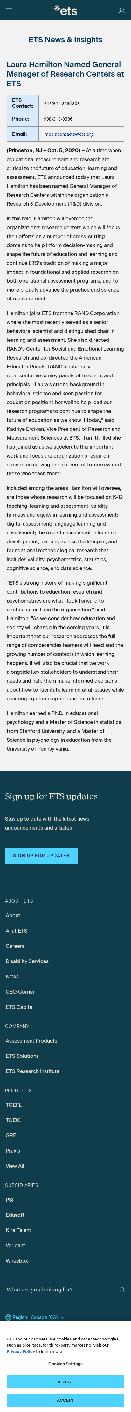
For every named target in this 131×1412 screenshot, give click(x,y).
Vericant (15, 1246)
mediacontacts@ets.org (69, 134)
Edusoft (15, 1215)
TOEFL (14, 1105)
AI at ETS (16, 931)
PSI (9, 1200)
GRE (11, 1136)
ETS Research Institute (32, 1071)
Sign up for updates (41, 855)
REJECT (66, 1382)
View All (15, 1166)
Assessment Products (31, 1041)
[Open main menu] (9, 10)
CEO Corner (20, 992)
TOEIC (13, 1120)
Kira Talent (18, 1230)
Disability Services (27, 961)
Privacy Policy (21, 1351)
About (13, 916)
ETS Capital (20, 1007)
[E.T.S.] (65, 10)
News (12, 977)
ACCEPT (65, 1400)
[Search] (122, 1289)
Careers (15, 946)
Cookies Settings (65, 1363)
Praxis (13, 1151)
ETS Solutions (22, 1056)
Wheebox (17, 1261)
